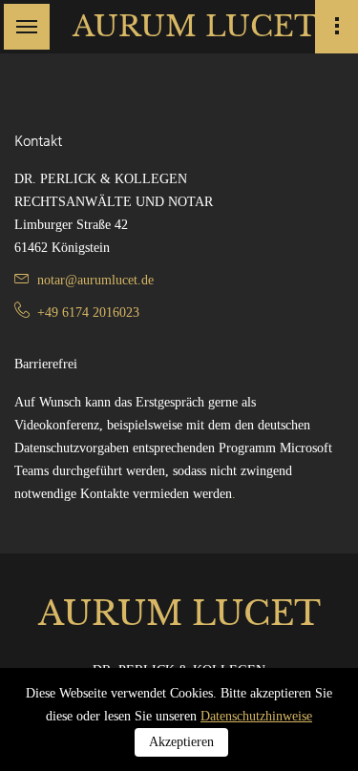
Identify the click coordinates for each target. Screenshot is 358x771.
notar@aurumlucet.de (95, 280)
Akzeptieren (181, 742)
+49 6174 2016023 (88, 312)
